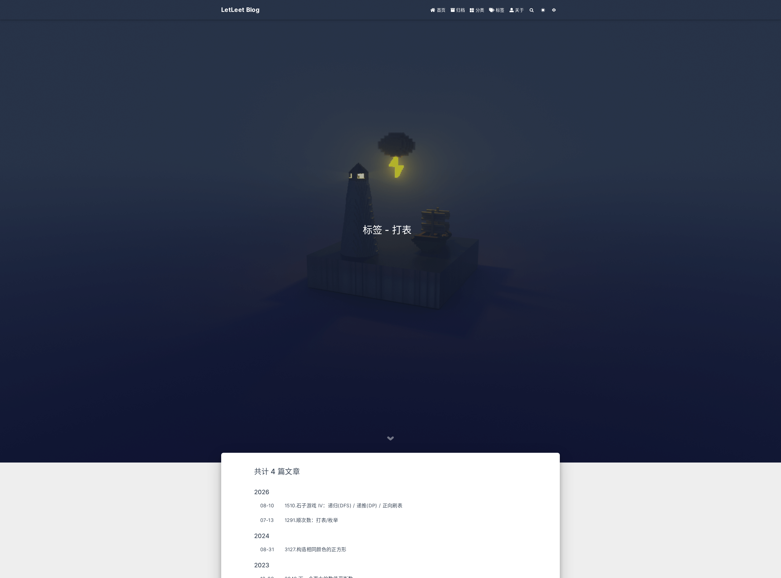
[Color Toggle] (543, 10)
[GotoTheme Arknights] (554, 10)
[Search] (532, 10)
